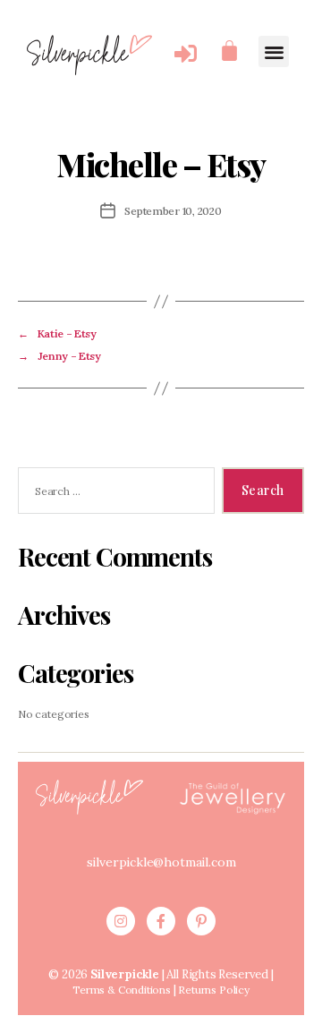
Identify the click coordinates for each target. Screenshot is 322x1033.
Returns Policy (213, 989)
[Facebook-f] (161, 921)
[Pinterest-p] (201, 921)
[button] (273, 51)
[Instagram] (120, 921)
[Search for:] (113, 494)
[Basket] (229, 50)
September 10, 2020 (172, 211)
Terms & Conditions (121, 989)
